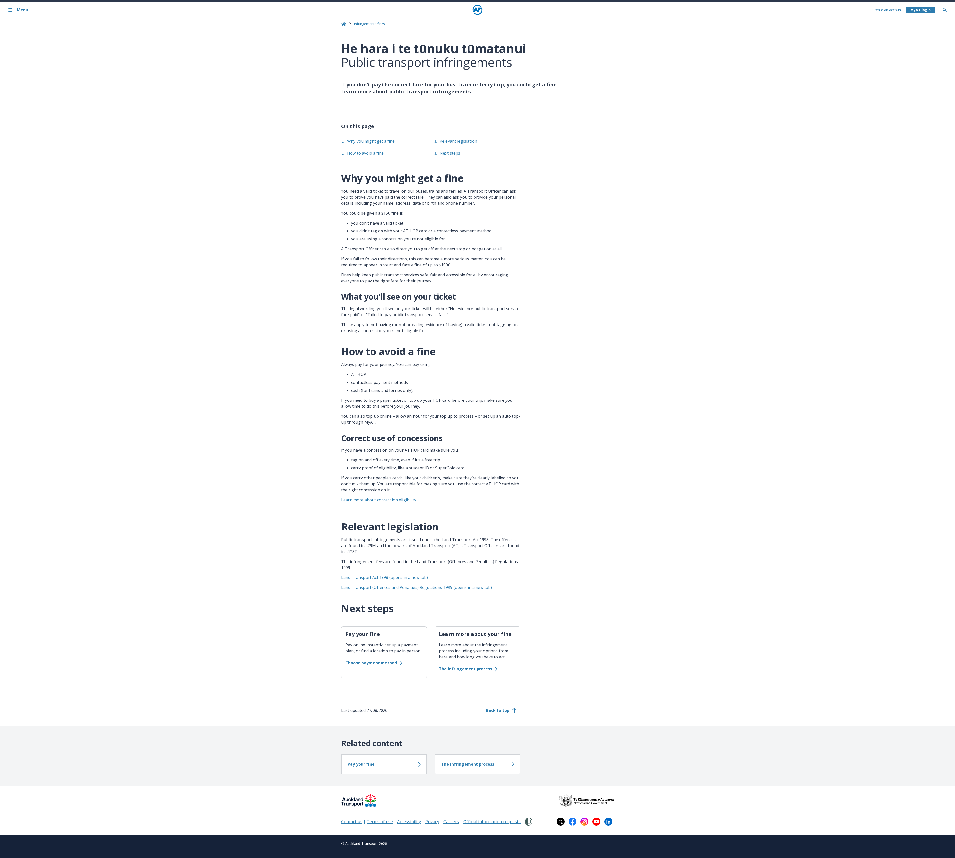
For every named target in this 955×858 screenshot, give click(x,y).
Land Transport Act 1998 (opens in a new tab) (384, 577)
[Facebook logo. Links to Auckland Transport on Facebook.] (572, 821)
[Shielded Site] (528, 821)
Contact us (351, 821)
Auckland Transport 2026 (366, 843)
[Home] (477, 9)
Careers (451, 821)
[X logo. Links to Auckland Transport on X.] (560, 821)
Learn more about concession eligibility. (379, 500)
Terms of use (380, 821)
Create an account (887, 9)
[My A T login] (920, 10)
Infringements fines (369, 23)
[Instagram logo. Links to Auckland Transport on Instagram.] (584, 821)
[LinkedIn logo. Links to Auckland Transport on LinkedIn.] (608, 821)
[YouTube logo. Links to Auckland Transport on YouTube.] (596, 821)
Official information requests (492, 821)
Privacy (432, 821)
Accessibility (409, 821)
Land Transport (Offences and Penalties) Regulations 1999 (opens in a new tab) (416, 587)
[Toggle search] (946, 10)
